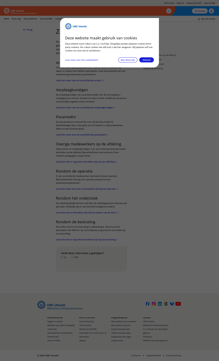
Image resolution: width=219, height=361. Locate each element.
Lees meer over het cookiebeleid (81, 59)
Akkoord (146, 60)
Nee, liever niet (128, 60)
